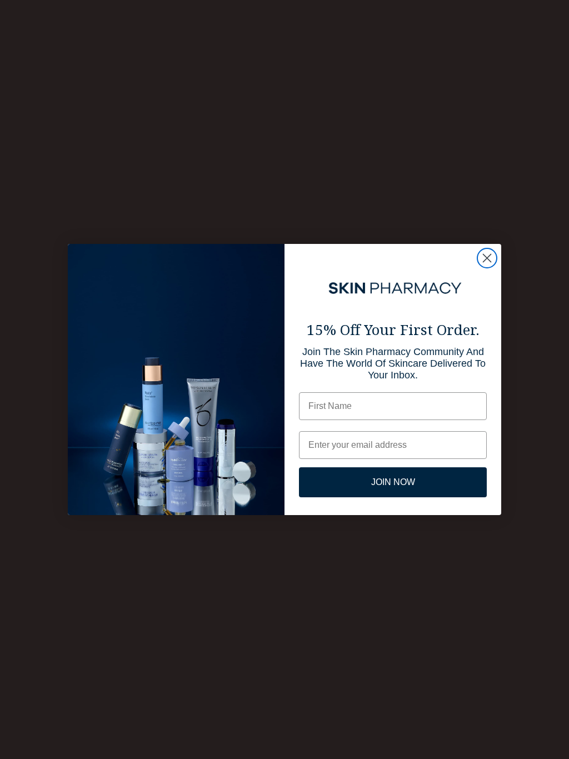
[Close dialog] (487, 258)
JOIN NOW (393, 482)
